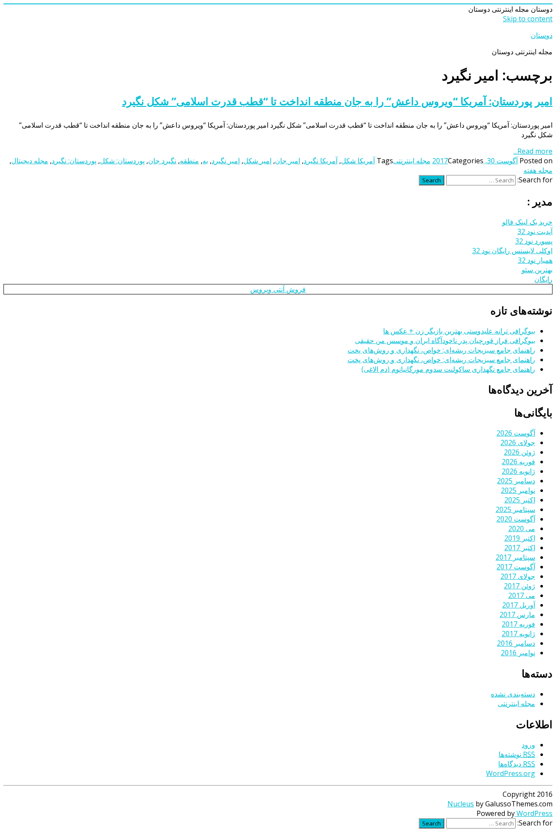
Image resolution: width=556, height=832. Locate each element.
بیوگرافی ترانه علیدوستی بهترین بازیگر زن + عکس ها (459, 331)
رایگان (543, 279)
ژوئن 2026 (519, 452)
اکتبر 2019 (519, 538)
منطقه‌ (189, 160)
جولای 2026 (517, 442)
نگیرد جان (162, 160)
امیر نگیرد (226, 160)
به (205, 160)
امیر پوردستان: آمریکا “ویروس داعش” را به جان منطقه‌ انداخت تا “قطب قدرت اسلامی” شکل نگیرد (337, 101)
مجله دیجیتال (29, 160)
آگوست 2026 (515, 433)
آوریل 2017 (518, 605)
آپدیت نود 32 (535, 231)
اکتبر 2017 (519, 547)
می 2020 (521, 528)
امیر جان (287, 160)
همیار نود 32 (535, 260)
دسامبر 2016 (516, 643)
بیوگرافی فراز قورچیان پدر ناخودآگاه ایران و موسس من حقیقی (445, 340)
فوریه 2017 (518, 624)
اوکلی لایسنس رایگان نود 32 (512, 250)
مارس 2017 (517, 614)
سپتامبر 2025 (515, 509)
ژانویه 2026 (518, 471)
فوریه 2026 (518, 461)
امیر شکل (257, 160)
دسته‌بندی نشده (513, 694)
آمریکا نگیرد (321, 160)
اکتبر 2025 (519, 500)
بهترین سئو (537, 269)
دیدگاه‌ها (516, 764)
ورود (528, 744)
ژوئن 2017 (519, 586)
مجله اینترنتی (411, 160)
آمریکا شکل (358, 160)
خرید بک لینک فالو (527, 222)
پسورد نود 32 (534, 241)
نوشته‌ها (517, 754)
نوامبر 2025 (518, 490)
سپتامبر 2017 (515, 557)
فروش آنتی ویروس (278, 289)
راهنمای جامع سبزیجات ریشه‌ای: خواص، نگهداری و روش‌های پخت (441, 350)
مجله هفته (538, 170)
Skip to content (528, 18)
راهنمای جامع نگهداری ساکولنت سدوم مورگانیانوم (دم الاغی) (448, 369)
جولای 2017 (517, 576)
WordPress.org (510, 773)
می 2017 (521, 595)
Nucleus (460, 804)
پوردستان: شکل (122, 160)
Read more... (533, 151)
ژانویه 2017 (518, 633)
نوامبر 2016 (518, 652)
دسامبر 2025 (516, 480)
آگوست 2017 (515, 566)
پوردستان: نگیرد (74, 160)
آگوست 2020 (515, 519)
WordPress (534, 813)
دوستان (542, 35)
